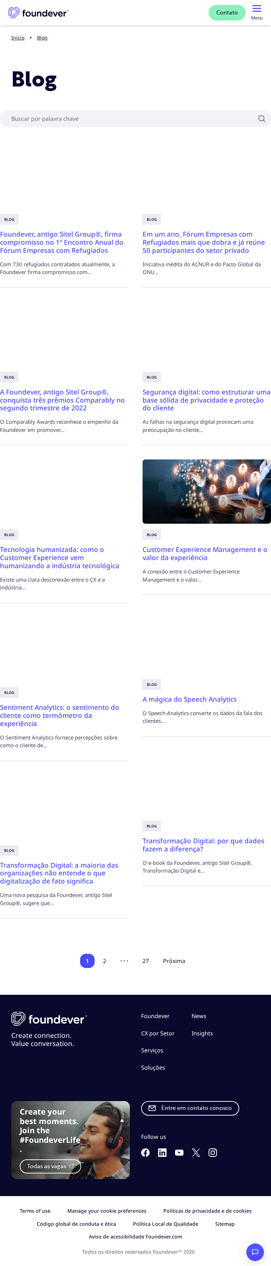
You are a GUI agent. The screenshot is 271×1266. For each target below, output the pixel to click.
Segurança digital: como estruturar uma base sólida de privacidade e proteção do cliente (207, 400)
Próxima (174, 961)
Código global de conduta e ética (76, 1223)
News (199, 1016)
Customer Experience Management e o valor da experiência (205, 553)
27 (146, 961)
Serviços (152, 1050)
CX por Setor (158, 1033)
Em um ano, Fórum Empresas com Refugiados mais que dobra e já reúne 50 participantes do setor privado (204, 242)
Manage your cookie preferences (106, 1210)
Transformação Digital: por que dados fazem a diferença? (203, 845)
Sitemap (225, 1223)
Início (17, 37)
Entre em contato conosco (196, 1108)
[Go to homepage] (38, 12)
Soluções (153, 1067)
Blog (42, 37)
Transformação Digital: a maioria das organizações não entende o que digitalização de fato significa (59, 873)
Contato (227, 13)
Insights (202, 1033)
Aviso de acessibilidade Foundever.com (135, 1236)
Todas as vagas (47, 1166)
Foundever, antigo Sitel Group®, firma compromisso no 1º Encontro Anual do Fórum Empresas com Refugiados (62, 242)
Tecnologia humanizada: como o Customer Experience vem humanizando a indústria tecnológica (59, 557)
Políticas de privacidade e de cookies (207, 1210)
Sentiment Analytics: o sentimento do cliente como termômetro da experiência (59, 715)
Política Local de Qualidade (165, 1223)
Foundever (155, 1016)
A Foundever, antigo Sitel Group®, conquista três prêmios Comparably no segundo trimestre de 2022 (62, 400)
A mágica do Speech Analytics (190, 699)
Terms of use (35, 1210)
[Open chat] (255, 1252)
